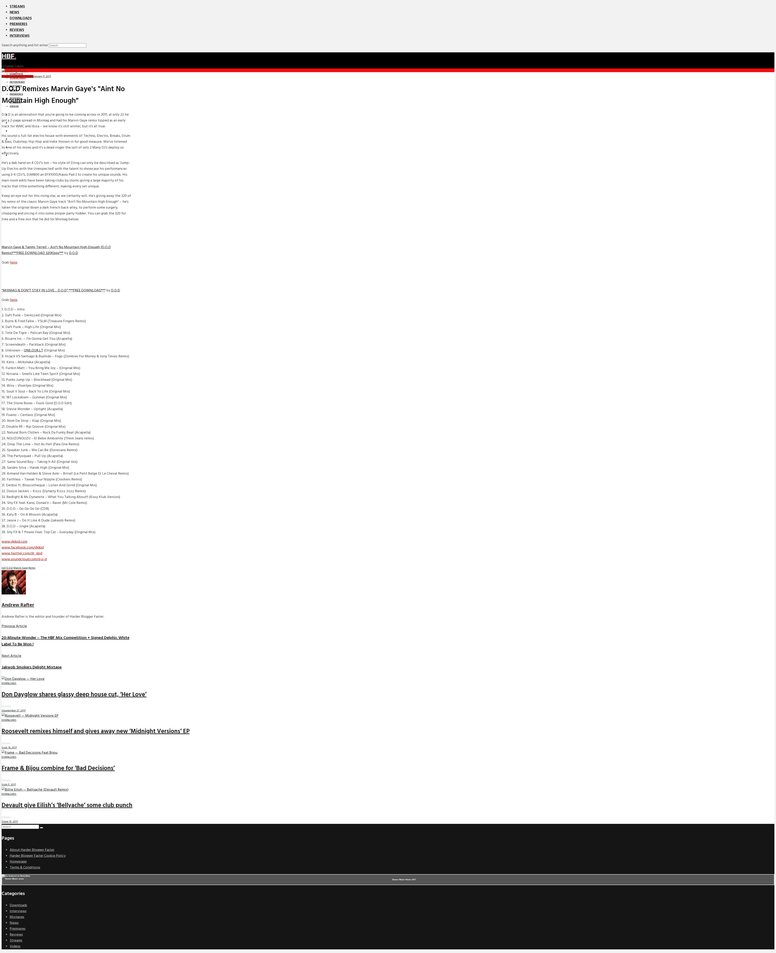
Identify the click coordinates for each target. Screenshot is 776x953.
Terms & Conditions (25, 868)
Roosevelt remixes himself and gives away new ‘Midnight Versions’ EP (96, 731)
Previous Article (14, 626)
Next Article (11, 656)
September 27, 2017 (14, 711)
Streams (17, 6)
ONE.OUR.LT (33, 351)
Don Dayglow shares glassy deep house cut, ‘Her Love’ (74, 695)
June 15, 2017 (10, 822)
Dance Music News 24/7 (404, 879)
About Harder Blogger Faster (32, 850)
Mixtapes (17, 917)
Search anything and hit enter (25, 45)
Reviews (17, 30)
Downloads (21, 18)
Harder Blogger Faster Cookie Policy (38, 856)
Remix (31, 568)
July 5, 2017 (9, 785)
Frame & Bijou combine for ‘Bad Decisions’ (58, 768)
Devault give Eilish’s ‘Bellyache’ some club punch (67, 805)
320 (4, 568)
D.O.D (73, 253)
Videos (15, 946)
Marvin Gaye (21, 568)
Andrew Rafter (18, 605)
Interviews (20, 36)
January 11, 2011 (42, 76)
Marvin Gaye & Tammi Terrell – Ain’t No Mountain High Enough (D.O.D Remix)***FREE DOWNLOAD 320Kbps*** (56, 250)
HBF (9, 56)
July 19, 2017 (10, 748)
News (14, 12)
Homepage (18, 862)
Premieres (18, 24)
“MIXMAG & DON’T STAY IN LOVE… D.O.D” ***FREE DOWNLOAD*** (53, 290)
